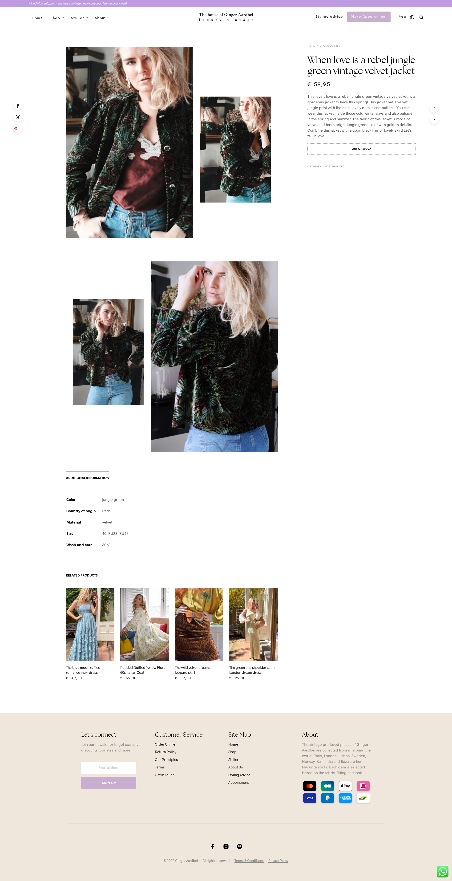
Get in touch (164, 775)
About (100, 18)
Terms (160, 767)
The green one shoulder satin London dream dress (251, 669)
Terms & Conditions (249, 861)
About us (235, 767)
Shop (55, 18)
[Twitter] (17, 117)
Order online (165, 744)
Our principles (166, 759)
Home (37, 18)
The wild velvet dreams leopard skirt (192, 669)
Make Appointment (369, 17)
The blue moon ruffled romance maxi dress (83, 669)
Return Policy (165, 752)
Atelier (77, 18)
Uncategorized (330, 46)
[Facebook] (17, 105)
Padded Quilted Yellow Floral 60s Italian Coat (143, 669)
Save (18, 130)
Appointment (238, 782)
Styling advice (329, 17)
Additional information (87, 478)
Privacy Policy (278, 861)
